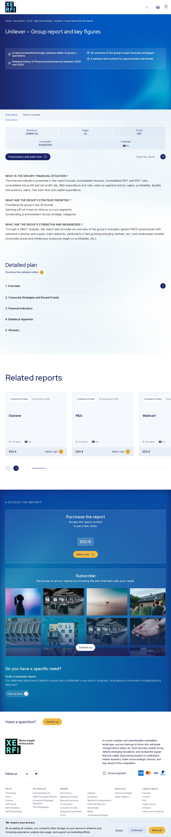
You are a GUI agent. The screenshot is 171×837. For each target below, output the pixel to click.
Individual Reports (41, 793)
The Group (10, 793)
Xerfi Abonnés (12, 808)
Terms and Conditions (153, 811)
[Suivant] (16, 468)
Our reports (19, 21)
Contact (146, 796)
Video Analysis (122, 796)
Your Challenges (41, 807)
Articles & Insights (123, 793)
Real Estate (93, 808)
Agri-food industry (43, 21)
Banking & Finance (69, 796)
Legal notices (149, 804)
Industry (91, 793)
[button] (163, 156)
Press (8, 796)
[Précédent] (8, 468)
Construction (66, 804)
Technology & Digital (98, 815)
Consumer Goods (68, 808)
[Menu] (166, 6)
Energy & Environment (70, 811)
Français (146, 793)
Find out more (15, 693)
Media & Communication (99, 800)
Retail (90, 811)
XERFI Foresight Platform (44, 796)
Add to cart (51, 451)
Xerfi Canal (10, 804)
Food (29, 21)
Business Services (69, 800)
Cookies (146, 808)
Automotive (65, 793)
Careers (9, 800)
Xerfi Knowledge (13, 811)
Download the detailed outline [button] (21, 272)
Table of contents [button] (31, 114)
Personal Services (96, 804)
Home (8, 21)
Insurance (92, 796)
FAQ (144, 800)
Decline (119, 830)
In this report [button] (11, 114)
